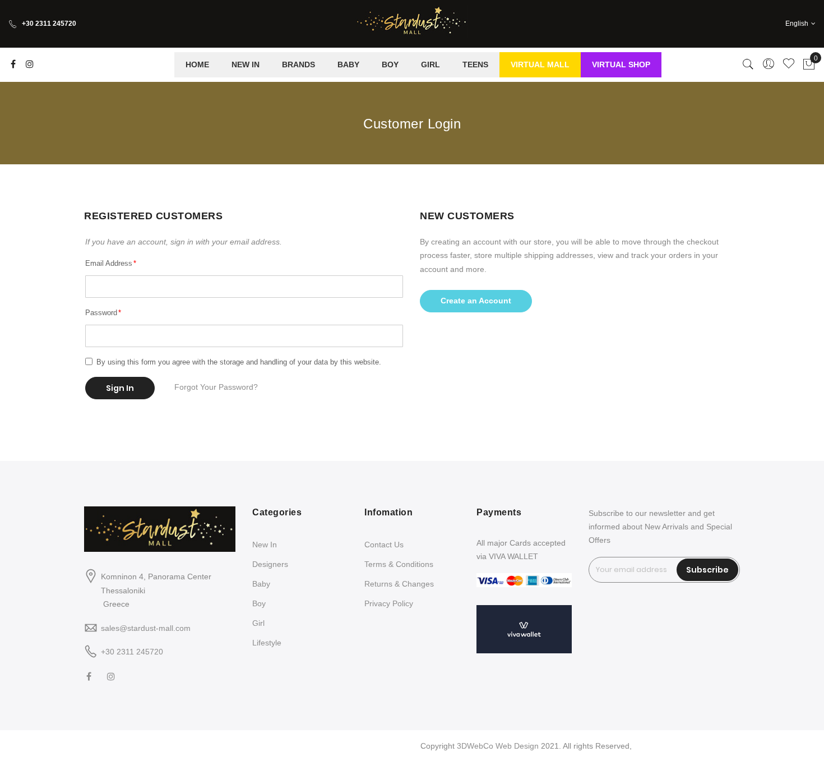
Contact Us (384, 544)
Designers (270, 564)
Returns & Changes (399, 583)
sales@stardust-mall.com (146, 628)
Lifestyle (266, 642)
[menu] (417, 64)
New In (264, 544)
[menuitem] (197, 64)
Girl (258, 623)
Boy (259, 603)
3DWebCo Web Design (498, 745)
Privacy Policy (388, 603)
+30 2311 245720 (49, 23)
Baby (261, 583)
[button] (800, 24)
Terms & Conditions (398, 564)
